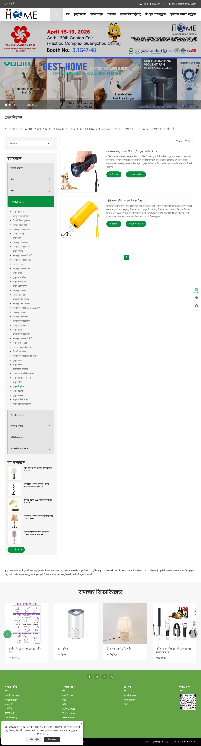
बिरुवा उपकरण (11, 700)
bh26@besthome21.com (184, 4)
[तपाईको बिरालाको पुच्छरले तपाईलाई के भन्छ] (26, 623)
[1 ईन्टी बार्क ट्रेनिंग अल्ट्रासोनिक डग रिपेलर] (79, 219)
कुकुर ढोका (17, 273)
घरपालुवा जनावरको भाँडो (22, 255)
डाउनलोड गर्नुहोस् (130, 14)
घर (67, 14)
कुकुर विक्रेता (45, 105)
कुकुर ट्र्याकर (18, 365)
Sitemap (156, 742)
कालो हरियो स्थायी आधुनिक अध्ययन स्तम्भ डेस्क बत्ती (38, 469)
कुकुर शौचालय (18, 212)
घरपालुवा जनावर (19, 290)
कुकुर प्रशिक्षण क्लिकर (22, 378)
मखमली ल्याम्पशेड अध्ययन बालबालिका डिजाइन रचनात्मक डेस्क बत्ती (36, 533)
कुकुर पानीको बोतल (20, 400)
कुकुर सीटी (17, 382)
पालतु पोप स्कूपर (19, 234)
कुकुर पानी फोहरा (20, 277)
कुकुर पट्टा (17, 330)
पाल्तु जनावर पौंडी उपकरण (23, 373)
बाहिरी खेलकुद (17, 437)
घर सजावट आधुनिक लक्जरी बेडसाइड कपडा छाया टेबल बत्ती (38, 517)
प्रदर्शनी (8, 709)
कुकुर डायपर (18, 395)
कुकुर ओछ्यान (18, 391)
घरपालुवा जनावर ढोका (21, 229)
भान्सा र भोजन (17, 426)
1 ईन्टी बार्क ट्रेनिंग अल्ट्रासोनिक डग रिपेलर (125, 201)
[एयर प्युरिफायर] (76, 623)
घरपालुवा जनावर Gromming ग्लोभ (26, 308)
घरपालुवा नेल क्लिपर (21, 299)
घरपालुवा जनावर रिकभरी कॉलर (25, 356)
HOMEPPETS (31, 105)
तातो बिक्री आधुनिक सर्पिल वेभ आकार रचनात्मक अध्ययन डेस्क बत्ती (36, 485)
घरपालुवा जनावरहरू (21, 242)
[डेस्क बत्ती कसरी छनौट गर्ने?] (125, 623)
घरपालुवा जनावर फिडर (22, 260)
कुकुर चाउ (17, 238)
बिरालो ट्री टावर (19, 352)
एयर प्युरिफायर (64, 649)
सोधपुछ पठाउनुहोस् (155, 14)
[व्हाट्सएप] (111, 676)
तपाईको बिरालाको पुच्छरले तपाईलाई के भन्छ (24, 650)
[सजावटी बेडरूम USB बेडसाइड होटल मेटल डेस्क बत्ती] (14, 505)
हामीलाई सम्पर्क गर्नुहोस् (183, 14)
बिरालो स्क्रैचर (19, 295)
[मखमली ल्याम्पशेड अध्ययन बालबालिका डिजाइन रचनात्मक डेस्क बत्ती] (14, 537)
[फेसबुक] (89, 676)
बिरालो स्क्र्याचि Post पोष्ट (23, 347)
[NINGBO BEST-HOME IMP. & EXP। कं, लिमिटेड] (21, 14)
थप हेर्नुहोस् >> (113, 174)
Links (146, 742)
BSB (13, 190)
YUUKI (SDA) (17, 415)
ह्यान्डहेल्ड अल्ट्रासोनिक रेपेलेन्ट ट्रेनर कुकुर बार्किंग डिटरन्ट (132, 151)
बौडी (12, 179)
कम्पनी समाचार (130, 696)
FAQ (126, 704)
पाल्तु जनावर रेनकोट (21, 325)
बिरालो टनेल (18, 264)
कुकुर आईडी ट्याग (20, 286)
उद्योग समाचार (130, 700)
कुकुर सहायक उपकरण (22, 404)
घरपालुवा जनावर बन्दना (22, 269)
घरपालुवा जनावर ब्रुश (21, 334)
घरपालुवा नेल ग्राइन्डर (21, 303)
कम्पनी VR (9, 713)
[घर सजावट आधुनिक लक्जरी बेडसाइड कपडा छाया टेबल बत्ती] (14, 521)
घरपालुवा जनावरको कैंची (22, 338)
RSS (166, 742)
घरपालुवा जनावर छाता (21, 321)
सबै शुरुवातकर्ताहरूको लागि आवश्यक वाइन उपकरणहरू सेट (174, 650)
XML (174, 742)
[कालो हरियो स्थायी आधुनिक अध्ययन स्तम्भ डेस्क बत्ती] (14, 473)
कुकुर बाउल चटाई (20, 343)
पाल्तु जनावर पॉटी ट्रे (21, 216)
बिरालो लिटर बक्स (20, 225)
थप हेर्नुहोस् (15, 549)
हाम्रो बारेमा (80, 14)
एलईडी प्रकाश (17, 168)
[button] (7, 634)
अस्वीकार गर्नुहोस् (33, 739)
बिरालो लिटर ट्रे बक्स (21, 221)
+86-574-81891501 (152, 4)
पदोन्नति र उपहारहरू (19, 448)
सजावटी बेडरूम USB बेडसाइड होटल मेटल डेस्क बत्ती (38, 501)
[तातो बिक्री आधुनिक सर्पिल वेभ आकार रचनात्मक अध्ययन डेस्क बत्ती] (14, 489)
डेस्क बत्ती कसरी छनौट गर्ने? (119, 649)
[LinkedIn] (97, 676)
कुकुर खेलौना (18, 251)
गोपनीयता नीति (186, 742)
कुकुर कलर (17, 360)
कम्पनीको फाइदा (11, 718)
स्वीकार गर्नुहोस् (52, 739)
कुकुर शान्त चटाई (19, 282)
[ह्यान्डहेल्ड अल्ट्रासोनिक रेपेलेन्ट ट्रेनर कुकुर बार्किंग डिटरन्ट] (79, 171)
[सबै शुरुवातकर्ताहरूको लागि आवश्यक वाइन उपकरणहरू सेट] (174, 623)
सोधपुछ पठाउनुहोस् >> (136, 174)
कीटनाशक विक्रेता (20, 369)
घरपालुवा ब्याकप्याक (20, 317)
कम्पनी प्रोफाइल (12, 696)
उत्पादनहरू (96, 14)
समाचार (111, 14)
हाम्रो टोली (9, 704)
